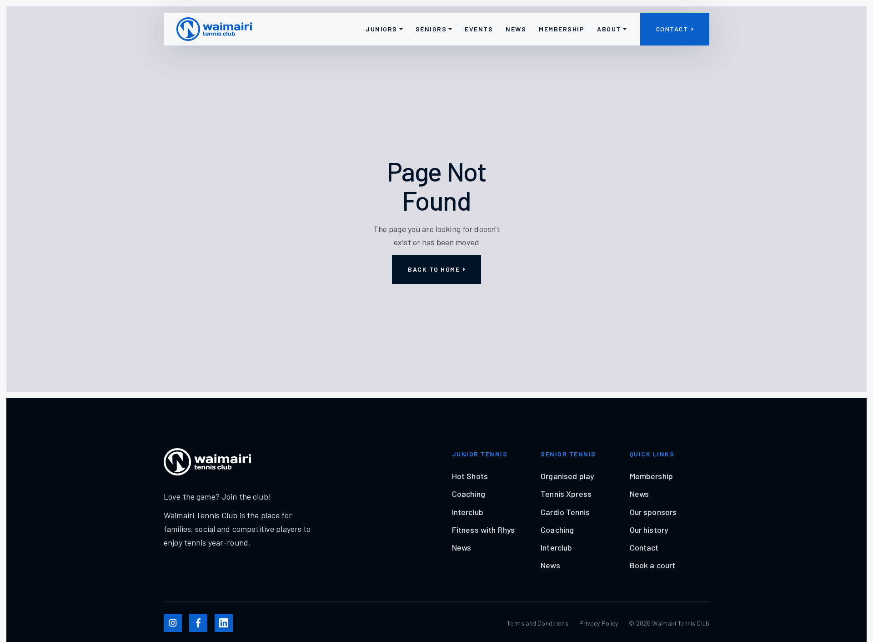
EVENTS (479, 29)
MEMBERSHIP (561, 29)
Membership (651, 476)
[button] (384, 29)
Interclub (467, 512)
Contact (644, 547)
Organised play (567, 476)
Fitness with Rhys (483, 530)
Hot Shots (470, 476)
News (462, 547)
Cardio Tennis (565, 512)
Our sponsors (653, 512)
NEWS (516, 29)
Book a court (653, 565)
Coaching (468, 494)
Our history (649, 530)
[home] (214, 29)
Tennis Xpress (566, 494)
